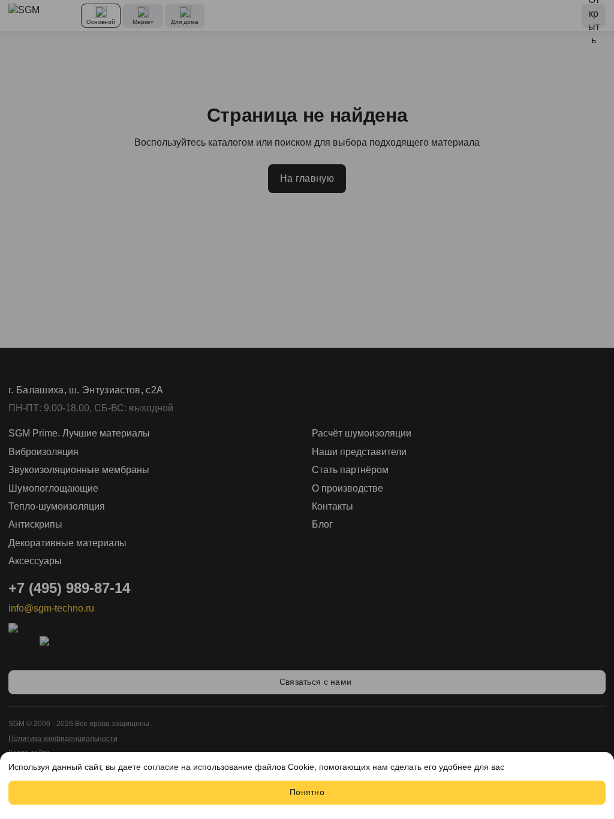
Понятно (307, 792)
